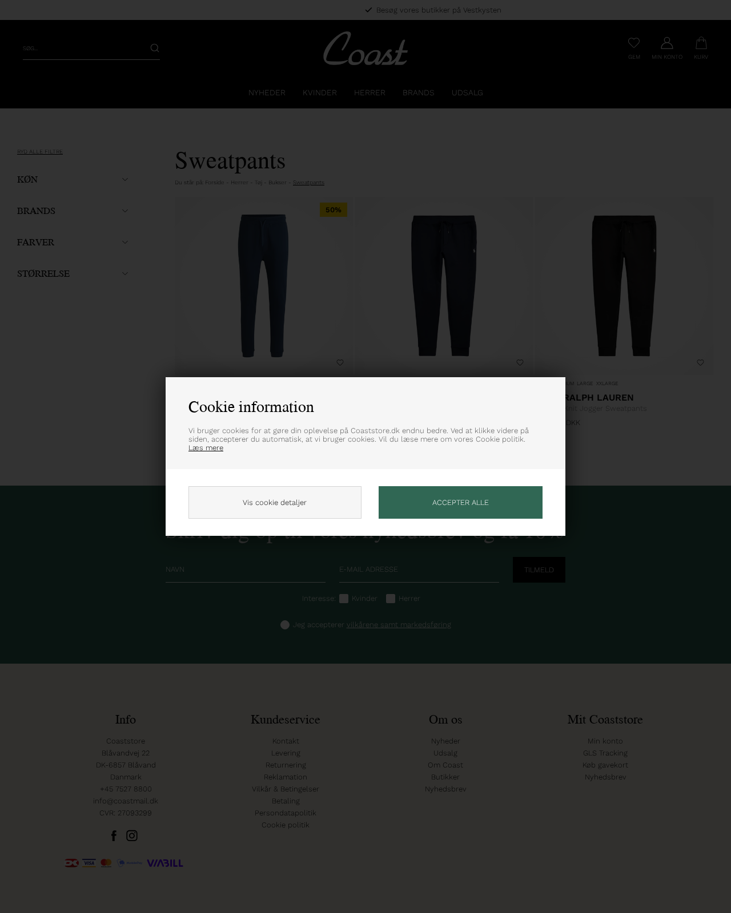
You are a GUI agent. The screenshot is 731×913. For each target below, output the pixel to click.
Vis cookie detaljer (275, 502)
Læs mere (205, 447)
